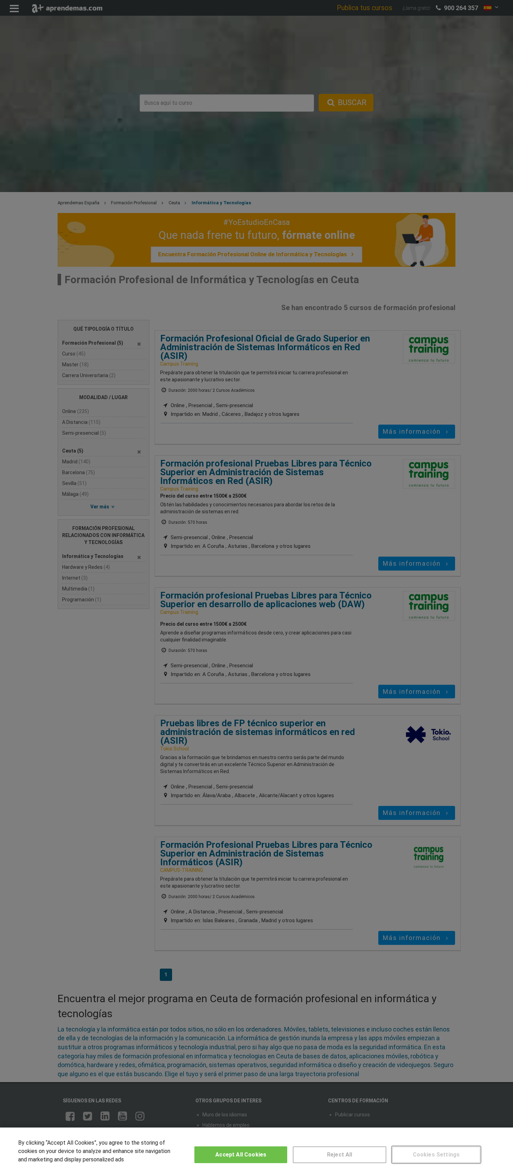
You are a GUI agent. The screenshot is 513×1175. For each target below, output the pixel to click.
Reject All (339, 1154)
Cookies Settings (436, 1154)
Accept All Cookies (240, 1154)
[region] (256, 1151)
